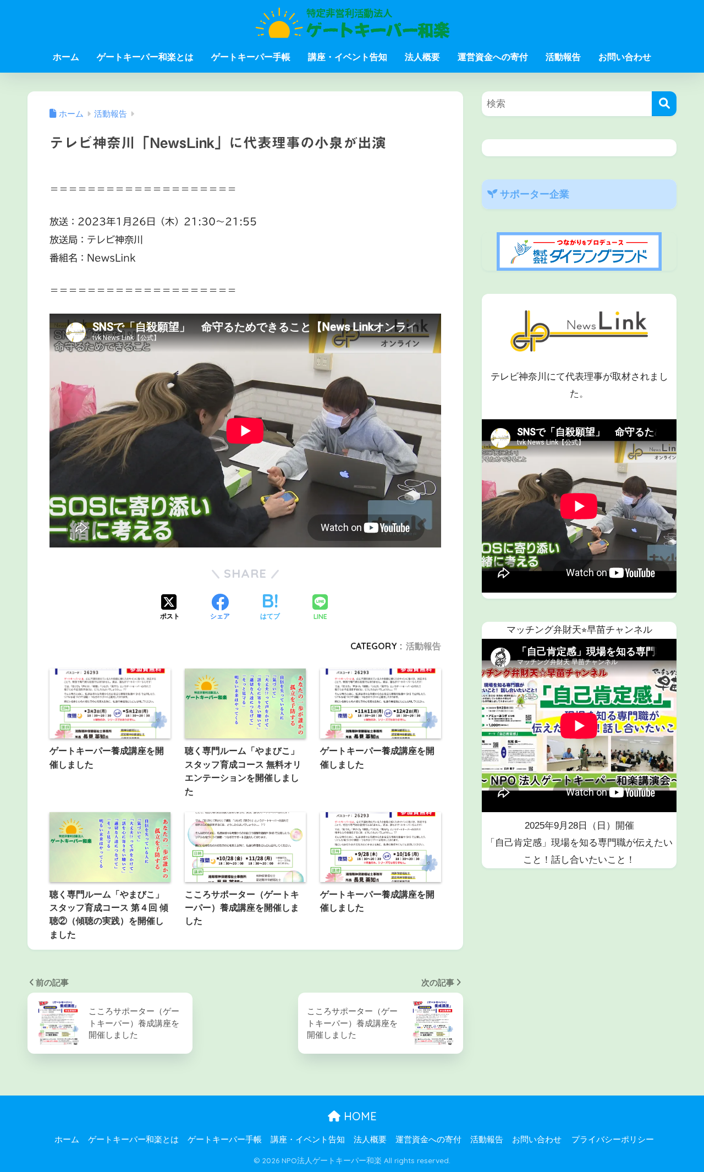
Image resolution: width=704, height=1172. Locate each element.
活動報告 (563, 57)
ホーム (66, 57)
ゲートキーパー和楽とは (145, 57)
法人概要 (422, 57)
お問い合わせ (624, 57)
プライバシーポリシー (612, 1139)
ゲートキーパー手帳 (250, 57)
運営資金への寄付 (493, 57)
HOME (358, 1116)
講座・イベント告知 (347, 57)
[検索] (664, 103)
